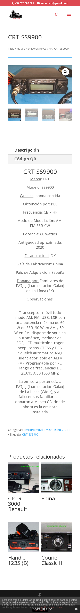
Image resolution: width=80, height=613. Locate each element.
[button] (65, 71)
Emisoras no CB (37, 48)
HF (50, 48)
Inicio (11, 48)
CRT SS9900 (30, 434)
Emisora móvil (33, 430)
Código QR (25, 159)
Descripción (26, 150)
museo (21, 48)
